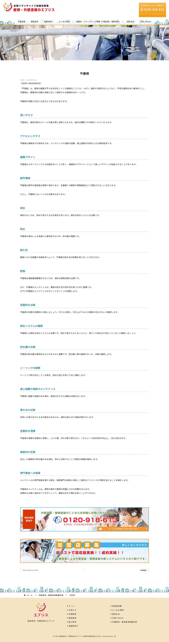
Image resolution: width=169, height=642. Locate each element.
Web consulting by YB (107, 636)
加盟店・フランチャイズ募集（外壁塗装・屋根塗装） (98, 21)
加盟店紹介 (48, 21)
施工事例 (72, 622)
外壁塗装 (21, 21)
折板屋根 (143, 570)
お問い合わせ (145, 21)
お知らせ (72, 610)
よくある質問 (64, 21)
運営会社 (130, 21)
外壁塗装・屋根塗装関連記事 (31, 83)
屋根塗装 (34, 21)
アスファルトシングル (30, 570)
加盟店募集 (117, 606)
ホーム (71, 606)
